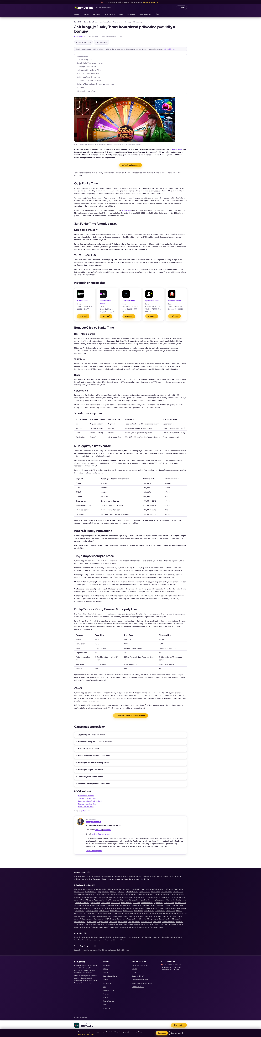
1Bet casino (179, 922)
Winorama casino (180, 913)
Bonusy (86, 14)
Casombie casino (164, 919)
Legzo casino (158, 903)
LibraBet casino (178, 892)
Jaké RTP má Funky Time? (88, 749)
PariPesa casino (113, 905)
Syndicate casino (146, 922)
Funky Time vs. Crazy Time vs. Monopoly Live (96, 84)
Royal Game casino (89, 905)
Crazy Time (126, 210)
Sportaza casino (166, 892)
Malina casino (115, 903)
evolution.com (84, 811)
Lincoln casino (90, 913)
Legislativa (77, 950)
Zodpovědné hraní (123, 950)
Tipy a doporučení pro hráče (90, 81)
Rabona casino (157, 913)
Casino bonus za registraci (91, 876)
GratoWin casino (180, 903)
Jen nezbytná (175, 1033)
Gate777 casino (111, 900)
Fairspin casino (136, 905)
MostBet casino (101, 889)
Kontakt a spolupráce (94, 851)
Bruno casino (122, 922)
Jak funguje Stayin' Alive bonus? (91, 770)
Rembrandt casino (80, 897)
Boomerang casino (92, 911)
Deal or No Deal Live (85, 807)
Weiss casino (139, 908)
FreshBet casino (127, 897)
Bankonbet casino (116, 911)
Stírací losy (131, 14)
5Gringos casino (152, 919)
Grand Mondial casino (82, 903)
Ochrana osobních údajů (140, 979)
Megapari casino (103, 892)
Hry (104, 987)
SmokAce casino (79, 922)
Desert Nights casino (113, 894)
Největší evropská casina (118, 940)
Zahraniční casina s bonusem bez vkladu (95, 940)
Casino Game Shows (91, 22)
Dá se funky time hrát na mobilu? (91, 777)
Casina (76, 14)
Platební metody (145, 14)
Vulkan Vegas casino (115, 916)
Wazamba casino (147, 903)
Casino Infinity (165, 897)
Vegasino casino (139, 897)
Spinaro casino (113, 913)
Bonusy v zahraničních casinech (90, 801)
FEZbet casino (91, 922)
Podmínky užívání (138, 987)
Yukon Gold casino (177, 894)
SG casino (113, 892)
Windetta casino (136, 894)
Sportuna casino (152, 300)
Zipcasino (101, 924)
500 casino (130, 908)
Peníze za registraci (99, 879)
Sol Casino (78, 905)
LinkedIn (98, 830)
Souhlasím (162, 1033)
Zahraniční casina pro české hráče (102, 937)
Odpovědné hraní (137, 976)
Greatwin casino (145, 900)
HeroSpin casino (125, 905)
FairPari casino (102, 905)
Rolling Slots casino (132, 892)
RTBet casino (105, 903)
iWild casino (148, 916)
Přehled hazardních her (87, 804)
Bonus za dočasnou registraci (146, 876)
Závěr (81, 88)
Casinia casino (127, 916)
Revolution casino (110, 908)
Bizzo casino (155, 892)
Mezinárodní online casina (160, 937)
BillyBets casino (149, 911)
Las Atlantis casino (121, 927)
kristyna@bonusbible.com (101, 834)
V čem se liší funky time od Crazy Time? (94, 784)
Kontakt (134, 969)
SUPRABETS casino (86, 900)
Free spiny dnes (87, 879)
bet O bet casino (122, 900)
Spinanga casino (135, 913)
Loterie (120, 14)
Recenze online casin (86, 796)
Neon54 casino (124, 913)
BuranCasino (138, 911)
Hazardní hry (109, 14)
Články (158, 14)
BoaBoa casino (128, 911)
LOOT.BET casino (115, 897)
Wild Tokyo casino (151, 908)
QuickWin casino (90, 892)
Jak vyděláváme (169, 49)
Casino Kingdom (79, 894)
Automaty (96, 14)
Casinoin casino (169, 903)
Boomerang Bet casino (162, 894)
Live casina (107, 994)
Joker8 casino (170, 900)
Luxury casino (79, 911)
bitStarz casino (176, 919)
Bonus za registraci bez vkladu (117, 879)
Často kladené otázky (87, 91)
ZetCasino (121, 892)
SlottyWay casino (134, 922)
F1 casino (179, 911)
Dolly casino (113, 922)
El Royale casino (102, 922)
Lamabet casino (174, 300)
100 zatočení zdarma (164, 876)
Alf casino (175, 897)
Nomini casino (135, 889)
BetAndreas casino (171, 924)
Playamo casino (99, 900)
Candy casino (110, 924)
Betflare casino (92, 897)
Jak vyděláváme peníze (140, 965)
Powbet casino (181, 900)
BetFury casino (79, 892)
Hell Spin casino (170, 908)
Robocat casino (126, 903)
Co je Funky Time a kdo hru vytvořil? (92, 735)
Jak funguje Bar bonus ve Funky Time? (93, 763)
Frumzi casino (146, 889)
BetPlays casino (124, 889)
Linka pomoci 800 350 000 (170, 969)
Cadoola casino (104, 911)
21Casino (161, 908)
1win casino (157, 922)
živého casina (176, 149)
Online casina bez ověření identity (140, 937)
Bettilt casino (142, 919)
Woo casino (157, 916)
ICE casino (132, 927)
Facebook (107, 830)
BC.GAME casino (110, 919)
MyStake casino (157, 889)
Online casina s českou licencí (142, 983)
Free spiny (77, 876)
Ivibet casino (146, 913)
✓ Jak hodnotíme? (101, 42)
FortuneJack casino (156, 927)
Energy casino (100, 894)
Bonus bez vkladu (107, 876)
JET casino (136, 903)
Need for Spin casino (153, 897)
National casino (148, 894)
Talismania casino (97, 927)
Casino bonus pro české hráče (139, 879)
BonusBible (77, 22)
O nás (134, 972)
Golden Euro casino (147, 924)
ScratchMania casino (81, 924)
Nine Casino (78, 889)
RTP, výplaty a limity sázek (89, 73)
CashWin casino (102, 913)
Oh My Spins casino (158, 900)
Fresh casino (90, 894)
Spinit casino (121, 908)
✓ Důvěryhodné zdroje (83, 42)
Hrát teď (83, 316)
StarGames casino (122, 924)
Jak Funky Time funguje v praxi (91, 63)
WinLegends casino (86, 919)
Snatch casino (159, 924)
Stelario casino (181, 908)
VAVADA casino (79, 913)
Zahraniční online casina (87, 798)
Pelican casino (90, 916)
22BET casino (168, 889)
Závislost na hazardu (109, 950)
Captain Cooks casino (170, 916)
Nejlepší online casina (87, 66)
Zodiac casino (170, 905)
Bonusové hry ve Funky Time (90, 70)
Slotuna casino (128, 300)
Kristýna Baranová (80, 36)
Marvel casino (170, 911)
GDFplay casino (79, 916)
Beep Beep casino (148, 905)
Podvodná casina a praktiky (91, 950)
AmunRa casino (168, 913)
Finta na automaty (121, 937)
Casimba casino (85, 927)
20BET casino (82, 300)
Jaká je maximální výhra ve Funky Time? (94, 756)
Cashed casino (103, 897)
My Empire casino (97, 908)
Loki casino (93, 924)
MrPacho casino (112, 889)
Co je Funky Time (85, 60)
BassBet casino (101, 916)
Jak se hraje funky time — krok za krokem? (95, 742)
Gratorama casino (143, 927)
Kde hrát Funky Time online (89, 77)
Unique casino (95, 903)
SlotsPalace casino (168, 922)
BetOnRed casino (89, 889)
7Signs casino (160, 905)
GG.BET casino (109, 927)
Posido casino (160, 911)
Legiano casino (138, 916)
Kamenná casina (108, 990)
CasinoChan (121, 919)
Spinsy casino (125, 894)
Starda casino (133, 900)
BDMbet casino (85, 908)
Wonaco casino (131, 919)
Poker (105, 1004)
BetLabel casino (134, 924)
